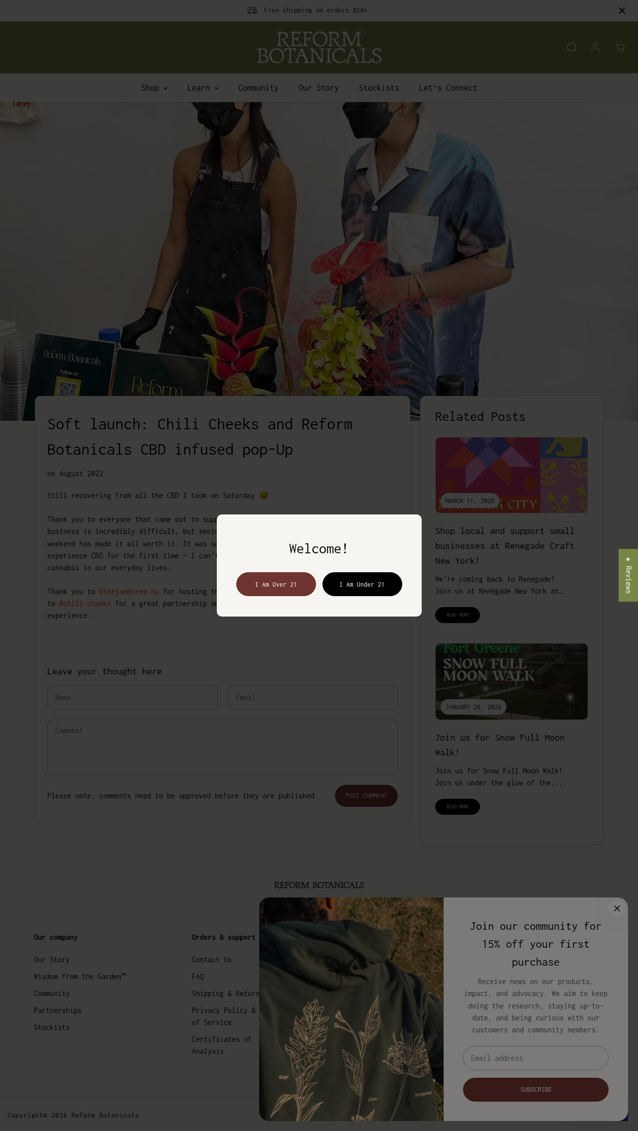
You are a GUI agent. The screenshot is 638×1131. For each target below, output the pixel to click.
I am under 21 (362, 584)
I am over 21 (276, 584)
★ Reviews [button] (629, 575)
